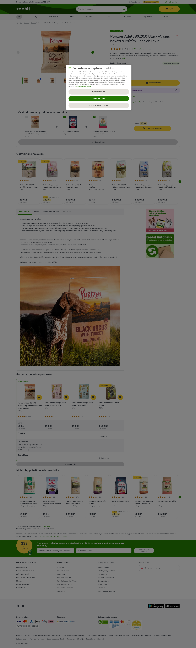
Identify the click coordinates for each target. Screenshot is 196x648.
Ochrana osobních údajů (83, 86)
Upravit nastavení (98, 92)
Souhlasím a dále (98, 98)
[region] (98, 87)
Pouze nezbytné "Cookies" (99, 105)
